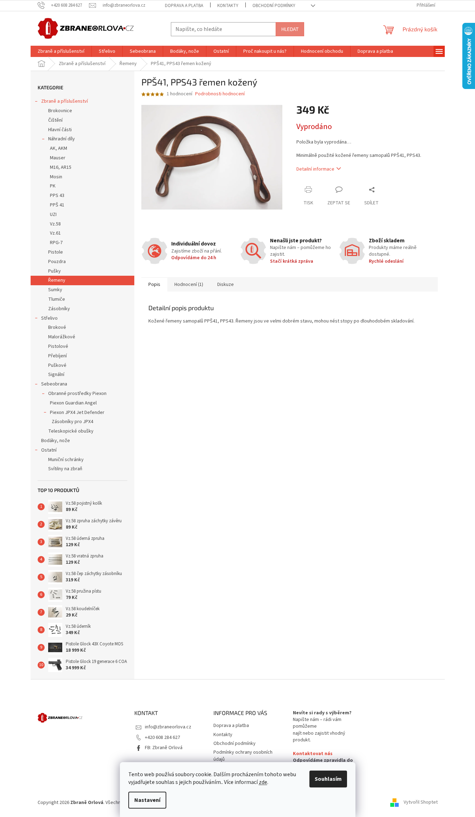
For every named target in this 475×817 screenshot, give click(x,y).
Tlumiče (56, 299)
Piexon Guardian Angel (73, 403)
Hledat (290, 29)
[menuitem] (61, 51)
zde (263, 782)
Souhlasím (328, 779)
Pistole (55, 252)
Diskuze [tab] (225, 284)
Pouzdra (57, 261)
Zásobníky (59, 308)
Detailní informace (315, 169)
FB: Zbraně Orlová (163, 747)
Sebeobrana (54, 384)
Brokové (57, 327)
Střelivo (49, 318)
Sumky (55, 289)
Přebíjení (57, 355)
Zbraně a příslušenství (64, 101)
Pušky (54, 271)
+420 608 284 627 (162, 737)
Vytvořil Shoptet (421, 802)
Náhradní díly (61, 138)
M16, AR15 (60, 167)
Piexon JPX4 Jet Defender (77, 412)
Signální (56, 374)
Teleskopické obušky (71, 431)
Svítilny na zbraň (65, 468)
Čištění (55, 120)
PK (53, 186)
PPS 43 (57, 195)
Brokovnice (60, 110)
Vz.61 (55, 233)
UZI (53, 214)
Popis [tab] (154, 284)
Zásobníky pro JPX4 (72, 421)
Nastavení (147, 800)
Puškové (57, 365)
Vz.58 (55, 224)
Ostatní (49, 450)
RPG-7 (56, 242)
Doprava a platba (184, 5)
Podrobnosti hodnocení (220, 94)
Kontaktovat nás (313, 754)
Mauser (57, 157)
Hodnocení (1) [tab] (188, 284)
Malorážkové (61, 336)
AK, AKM (58, 148)
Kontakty (227, 5)
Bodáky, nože (55, 440)
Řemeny (56, 280)
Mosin (56, 176)
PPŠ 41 (57, 205)
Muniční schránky (66, 459)
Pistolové (58, 346)
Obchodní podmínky (273, 5)
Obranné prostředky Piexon (77, 393)
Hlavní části (60, 129)
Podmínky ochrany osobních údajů (242, 755)
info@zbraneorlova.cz (168, 726)
